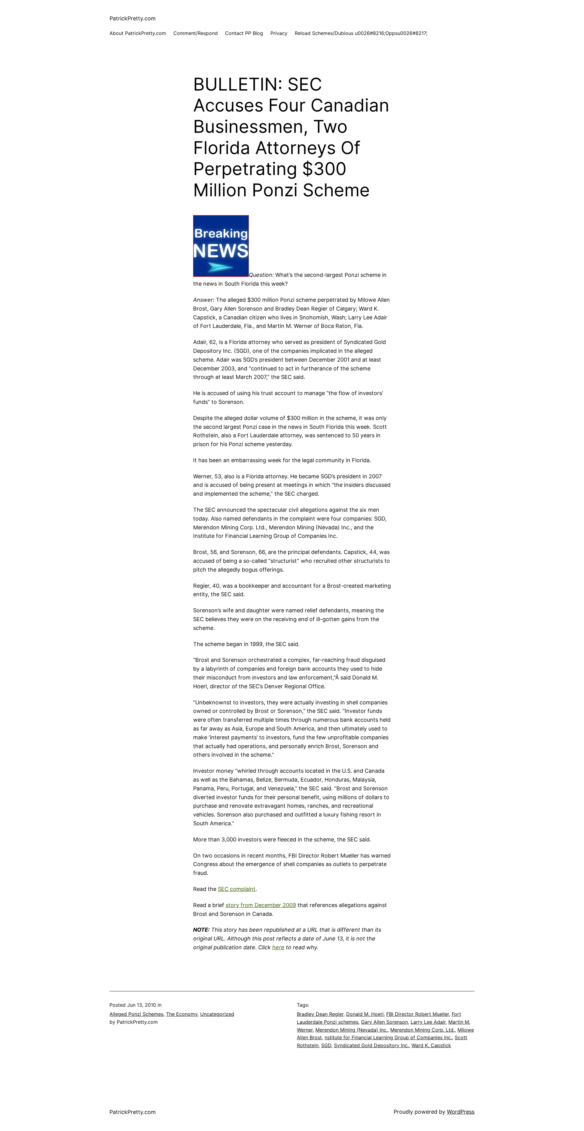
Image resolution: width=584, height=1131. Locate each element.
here (278, 947)
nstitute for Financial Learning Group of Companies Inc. (388, 1037)
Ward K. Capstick (431, 1045)
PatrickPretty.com (132, 18)
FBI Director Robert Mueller (417, 1014)
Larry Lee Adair (428, 1022)
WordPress (460, 1112)
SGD (326, 1045)
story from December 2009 (261, 905)
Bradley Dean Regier (320, 1014)
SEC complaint (236, 889)
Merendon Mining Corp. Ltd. (422, 1030)
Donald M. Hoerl (365, 1014)
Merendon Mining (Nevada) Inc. (351, 1030)
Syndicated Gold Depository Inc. (371, 1045)
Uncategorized (217, 1014)
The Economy (181, 1014)
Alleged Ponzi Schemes (136, 1014)
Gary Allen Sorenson (384, 1022)
